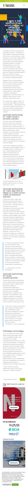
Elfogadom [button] (15, 484)
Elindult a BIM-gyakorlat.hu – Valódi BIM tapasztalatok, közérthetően (14, 447)
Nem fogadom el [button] (7, 484)
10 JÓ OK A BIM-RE (14, 397)
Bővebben (14, 407)
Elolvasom (14, 463)
